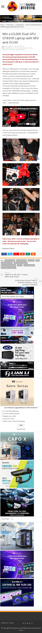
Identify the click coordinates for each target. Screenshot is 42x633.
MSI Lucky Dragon (21, 263)
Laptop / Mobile (20, 49)
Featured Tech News (8, 49)
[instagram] (32, 623)
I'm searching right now (11, 411)
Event (15, 48)
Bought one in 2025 (9, 416)
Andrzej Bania (8, 46)
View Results (21, 429)
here (26, 244)
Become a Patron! (8, 248)
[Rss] (23, 623)
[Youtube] (30, 623)
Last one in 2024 (8, 419)
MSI (38, 260)
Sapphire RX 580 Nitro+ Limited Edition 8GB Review (16, 275)
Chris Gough (10, 260)
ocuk (20, 265)
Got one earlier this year (11, 414)
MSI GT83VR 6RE (7, 263)
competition (21, 260)
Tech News (10, 25)
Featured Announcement (25, 48)
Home (2, 25)
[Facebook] (25, 623)
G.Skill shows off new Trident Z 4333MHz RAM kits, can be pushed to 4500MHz (26, 282)
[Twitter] (27, 623)
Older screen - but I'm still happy (14, 421)
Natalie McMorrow (8, 265)
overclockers (29, 265)
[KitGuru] (21, 5)
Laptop (31, 260)
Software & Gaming (8, 268)
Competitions (19, 25)
